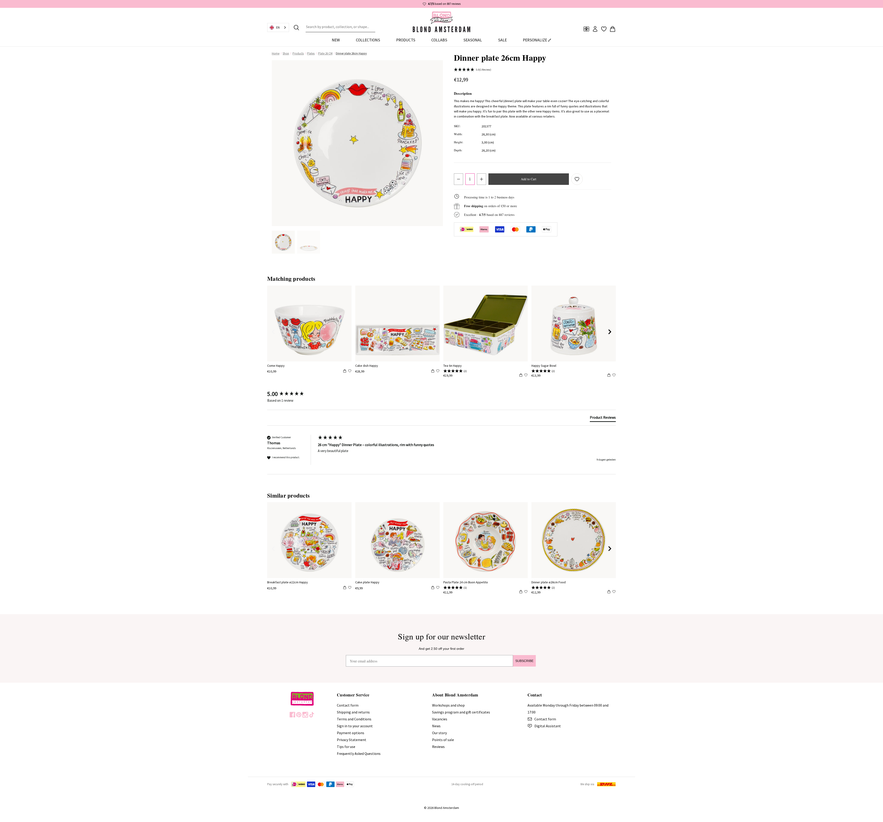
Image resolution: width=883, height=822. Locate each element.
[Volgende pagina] (610, 332)
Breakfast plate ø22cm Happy (287, 582)
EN (278, 27)
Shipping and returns (353, 712)
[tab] (603, 418)
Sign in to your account (355, 726)
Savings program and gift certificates (461, 712)
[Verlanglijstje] (604, 29)
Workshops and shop (448, 705)
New (336, 40)
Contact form (347, 705)
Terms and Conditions (354, 719)
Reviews (438, 746)
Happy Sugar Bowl (543, 366)
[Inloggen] (595, 29)
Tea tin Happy (452, 366)
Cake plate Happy (367, 582)
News (436, 726)
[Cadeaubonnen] (586, 29)
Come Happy (276, 366)
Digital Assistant (547, 726)
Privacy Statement (351, 739)
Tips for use (346, 746)
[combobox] (340, 27)
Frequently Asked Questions (359, 753)
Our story (439, 732)
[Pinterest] (299, 715)
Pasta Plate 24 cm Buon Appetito (465, 582)
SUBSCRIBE (524, 661)
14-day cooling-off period (467, 784)
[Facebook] (292, 715)
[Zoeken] (296, 27)
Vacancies (439, 719)
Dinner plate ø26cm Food (548, 582)
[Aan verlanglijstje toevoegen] (577, 179)
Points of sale (443, 739)
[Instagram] (305, 715)
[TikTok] (312, 715)
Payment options (350, 732)
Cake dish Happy (366, 366)
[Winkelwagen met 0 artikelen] (612, 29)
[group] (291, 394)
